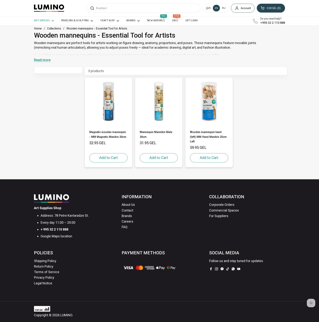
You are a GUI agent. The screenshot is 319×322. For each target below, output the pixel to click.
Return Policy (43, 266)
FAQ (124, 227)
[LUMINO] (49, 8)
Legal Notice (43, 283)
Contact (127, 210)
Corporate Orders (221, 205)
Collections (54, 28)
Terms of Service (46, 272)
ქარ (208, 8)
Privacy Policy (44, 277)
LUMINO (66, 315)
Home (38, 28)
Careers (127, 221)
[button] (271, 8)
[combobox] (143, 8)
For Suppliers (218, 216)
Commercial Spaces (224, 210)
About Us (128, 205)
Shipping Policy (45, 261)
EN (216, 8)
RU (224, 8)
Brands (127, 216)
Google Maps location (56, 236)
